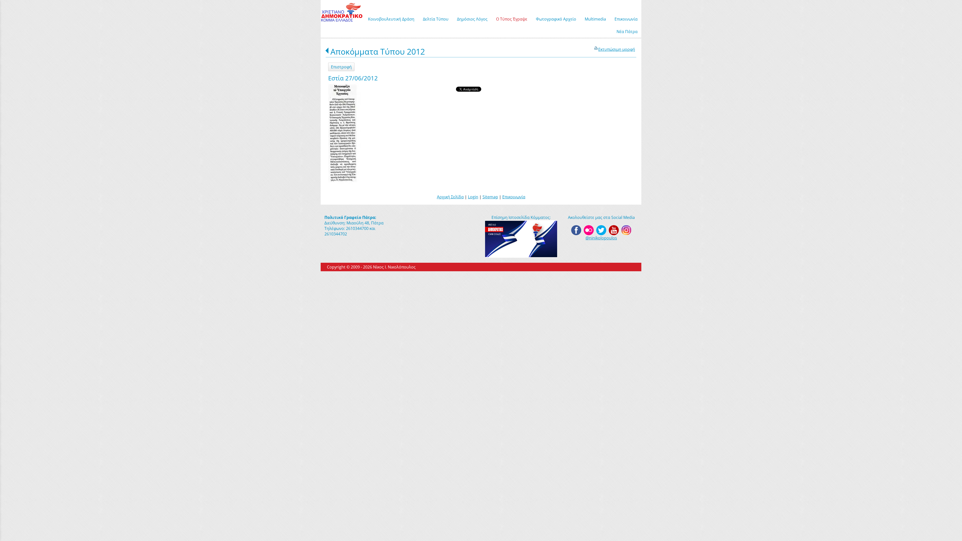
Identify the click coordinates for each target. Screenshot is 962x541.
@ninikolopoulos (601, 238)
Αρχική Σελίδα (450, 197)
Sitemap (490, 197)
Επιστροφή (341, 67)
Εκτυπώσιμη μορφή (616, 49)
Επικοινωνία (513, 197)
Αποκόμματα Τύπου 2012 (377, 51)
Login (473, 197)
